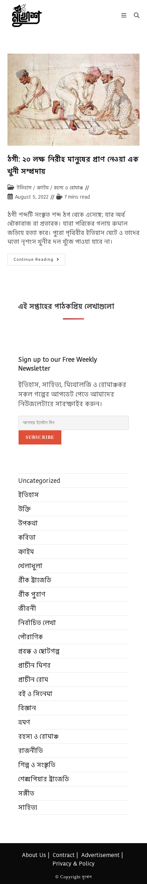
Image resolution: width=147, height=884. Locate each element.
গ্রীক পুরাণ (31, 594)
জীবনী (27, 608)
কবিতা (27, 537)
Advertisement (100, 855)
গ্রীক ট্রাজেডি (34, 580)
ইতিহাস (23, 187)
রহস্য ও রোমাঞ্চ (68, 187)
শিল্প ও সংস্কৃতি (36, 764)
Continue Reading (39, 260)
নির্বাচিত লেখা (37, 622)
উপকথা (28, 523)
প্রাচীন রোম (33, 679)
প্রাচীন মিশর (34, 665)
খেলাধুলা (30, 565)
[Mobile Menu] (124, 15)
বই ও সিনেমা (35, 693)
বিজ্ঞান (27, 708)
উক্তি (24, 509)
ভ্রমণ (24, 722)
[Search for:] (134, 15)
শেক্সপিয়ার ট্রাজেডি (43, 779)
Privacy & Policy (73, 863)
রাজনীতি (30, 750)
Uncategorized (39, 480)
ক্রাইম (43, 187)
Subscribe (40, 437)
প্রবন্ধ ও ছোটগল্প (39, 651)
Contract (64, 855)
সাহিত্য (27, 807)
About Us (34, 855)
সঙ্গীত (26, 793)
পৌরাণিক (30, 636)
